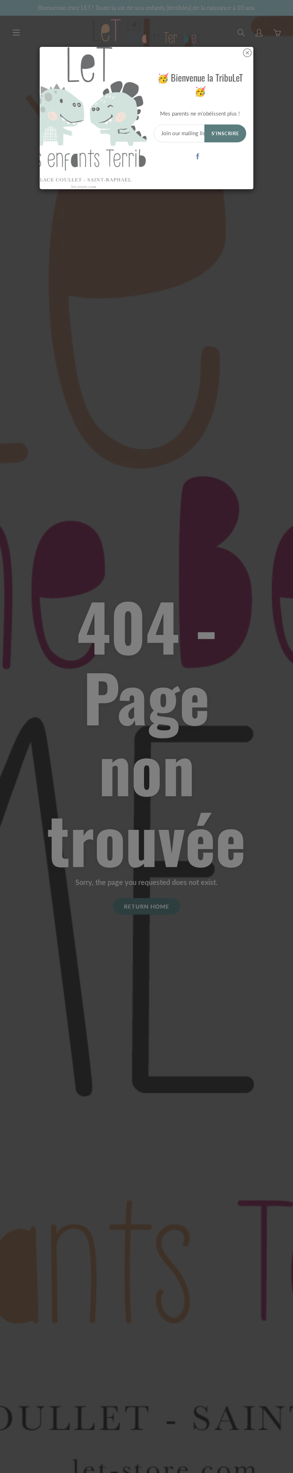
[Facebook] (197, 156)
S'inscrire (225, 133)
